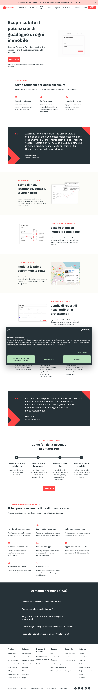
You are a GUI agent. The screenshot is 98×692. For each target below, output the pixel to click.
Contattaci (82, 660)
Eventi (38, 663)
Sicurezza (23, 688)
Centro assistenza (70, 660)
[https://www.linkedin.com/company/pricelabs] (82, 688)
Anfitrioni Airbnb (26, 653)
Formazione (68, 664)
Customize (48, 359)
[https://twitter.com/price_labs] (79, 688)
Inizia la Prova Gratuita (71, 657)
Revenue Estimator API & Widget (17, 677)
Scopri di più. (75, 2)
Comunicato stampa (56, 664)
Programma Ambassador (86, 671)
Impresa (57, 8)
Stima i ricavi (14, 60)
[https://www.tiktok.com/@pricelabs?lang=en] (89, 688)
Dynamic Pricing (12, 653)
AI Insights (11, 671)
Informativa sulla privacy (36, 688)
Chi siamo (81, 653)
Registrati (82, 677)
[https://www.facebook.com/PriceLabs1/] (75, 688)
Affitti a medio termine (28, 664)
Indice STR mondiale (41, 656)
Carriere (81, 664)
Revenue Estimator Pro (14, 664)
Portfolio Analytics (13, 660)
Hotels (49, 8)
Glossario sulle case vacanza (58, 667)
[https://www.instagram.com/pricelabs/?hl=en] (86, 688)
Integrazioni (25, 674)
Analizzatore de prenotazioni (44, 659)
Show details (82, 352)
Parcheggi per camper (28, 660)
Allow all (77, 359)
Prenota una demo (70, 653)
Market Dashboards (13, 657)
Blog (52, 653)
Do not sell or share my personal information (21, 359)
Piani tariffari (41, 8)
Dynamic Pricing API (13, 674)
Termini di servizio (51, 688)
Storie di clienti (55, 657)
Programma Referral (84, 667)
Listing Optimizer (12, 667)
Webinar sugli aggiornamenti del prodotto (62, 671)
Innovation (54, 660)
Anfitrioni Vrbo (26, 657)
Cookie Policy (63, 688)
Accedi (85, 8)
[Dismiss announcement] (96, 2)
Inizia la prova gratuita (92, 7)
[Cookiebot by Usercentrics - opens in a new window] (82, 330)
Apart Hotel (25, 667)
